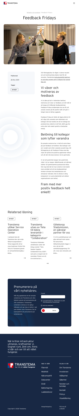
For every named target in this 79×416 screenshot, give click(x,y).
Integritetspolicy (46, 406)
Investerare (63, 372)
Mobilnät (44, 372)
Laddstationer (46, 392)
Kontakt (62, 390)
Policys (62, 394)
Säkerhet (62, 380)
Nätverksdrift (46, 376)
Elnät (43, 384)
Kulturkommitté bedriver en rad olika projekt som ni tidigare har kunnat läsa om (55, 80)
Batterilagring (46, 388)
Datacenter (45, 380)
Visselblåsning (64, 398)
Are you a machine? (48, 305)
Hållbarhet (63, 376)
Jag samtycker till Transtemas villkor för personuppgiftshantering (54, 301)
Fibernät (44, 368)
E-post (43, 293)
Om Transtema (65, 368)
